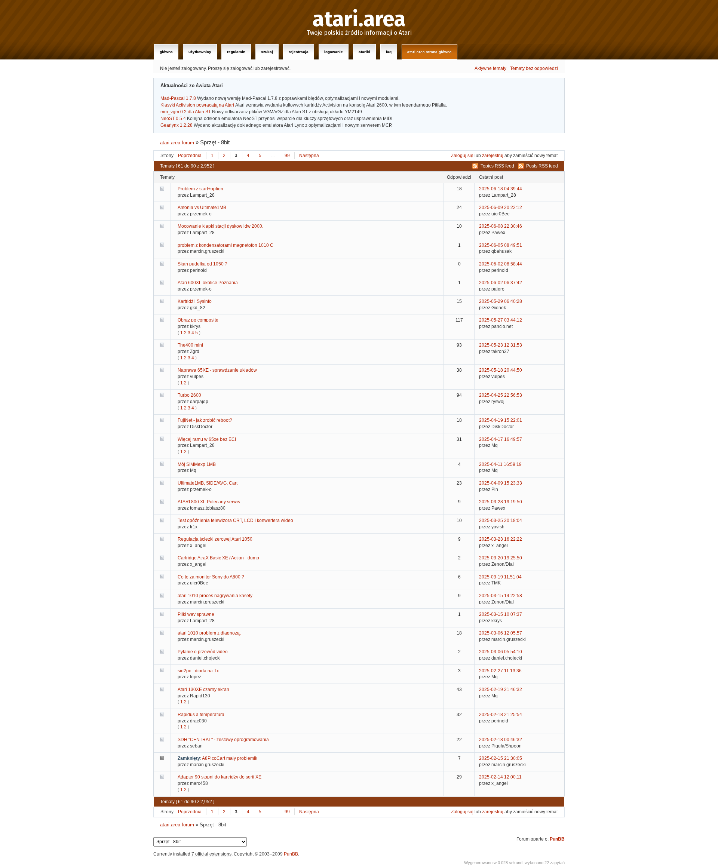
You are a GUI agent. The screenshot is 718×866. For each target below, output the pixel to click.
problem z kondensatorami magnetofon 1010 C (225, 245)
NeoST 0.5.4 (173, 118)
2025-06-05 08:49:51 (500, 245)
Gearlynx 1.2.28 (176, 125)
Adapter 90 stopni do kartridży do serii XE (219, 777)
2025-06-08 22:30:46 (500, 226)
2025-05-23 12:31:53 (500, 345)
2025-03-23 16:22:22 (500, 539)
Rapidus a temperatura (201, 714)
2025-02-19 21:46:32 (500, 689)
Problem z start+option (200, 188)
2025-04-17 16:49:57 (500, 439)
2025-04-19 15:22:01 (500, 420)
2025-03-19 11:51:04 (500, 577)
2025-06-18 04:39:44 (500, 188)
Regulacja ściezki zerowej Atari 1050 (215, 539)
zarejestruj (492, 155)
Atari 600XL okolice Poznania (208, 282)
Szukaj (267, 52)
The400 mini (190, 345)
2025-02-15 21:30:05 (500, 758)
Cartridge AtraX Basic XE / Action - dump (218, 558)
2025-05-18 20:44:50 (500, 370)
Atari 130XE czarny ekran (203, 689)
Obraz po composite (198, 320)
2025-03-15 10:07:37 (500, 614)
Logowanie (333, 52)
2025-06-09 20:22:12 (500, 207)
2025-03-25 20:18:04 (500, 520)
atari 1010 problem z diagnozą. (209, 633)
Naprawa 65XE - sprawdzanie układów (217, 370)
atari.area (359, 19)
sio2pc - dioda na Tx (198, 670)
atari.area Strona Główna (429, 52)
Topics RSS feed (497, 166)
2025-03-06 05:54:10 (500, 651)
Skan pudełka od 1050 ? (202, 264)
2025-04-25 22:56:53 (500, 395)
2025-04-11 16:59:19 (500, 464)
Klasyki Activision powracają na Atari (197, 105)
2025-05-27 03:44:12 (500, 320)
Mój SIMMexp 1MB (197, 464)
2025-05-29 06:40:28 (500, 301)
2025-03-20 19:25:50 (500, 558)
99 (287, 155)
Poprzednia (190, 155)
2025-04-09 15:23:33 (500, 483)
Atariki (364, 52)
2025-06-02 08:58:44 (500, 264)
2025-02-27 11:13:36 (500, 670)
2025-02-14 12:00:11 (500, 777)
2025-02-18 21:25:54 (500, 714)
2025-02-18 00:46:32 (500, 739)
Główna (166, 52)
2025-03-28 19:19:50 (500, 501)
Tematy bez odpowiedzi (534, 68)
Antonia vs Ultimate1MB (202, 207)
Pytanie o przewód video (203, 651)
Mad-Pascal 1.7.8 (178, 98)
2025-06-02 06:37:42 (500, 282)
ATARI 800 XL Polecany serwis (209, 501)
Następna (309, 155)
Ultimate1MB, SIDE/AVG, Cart (207, 483)
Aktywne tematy (490, 68)
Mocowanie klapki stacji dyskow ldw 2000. (220, 226)
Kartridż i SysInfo (195, 301)
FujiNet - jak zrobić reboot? (205, 420)
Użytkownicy (199, 52)
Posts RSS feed (542, 166)
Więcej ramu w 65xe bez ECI (207, 439)
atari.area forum (177, 142)
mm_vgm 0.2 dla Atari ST (185, 111)
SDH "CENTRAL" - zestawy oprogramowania (223, 739)
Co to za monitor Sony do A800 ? (211, 577)
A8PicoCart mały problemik (229, 758)
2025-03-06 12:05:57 (500, 633)
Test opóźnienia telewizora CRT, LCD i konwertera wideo (235, 520)
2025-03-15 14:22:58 (500, 595)
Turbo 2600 (189, 395)
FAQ (389, 52)
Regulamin (236, 52)
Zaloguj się (462, 155)
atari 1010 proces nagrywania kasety (215, 595)
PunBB (557, 839)
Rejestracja (299, 52)
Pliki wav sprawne (196, 614)
